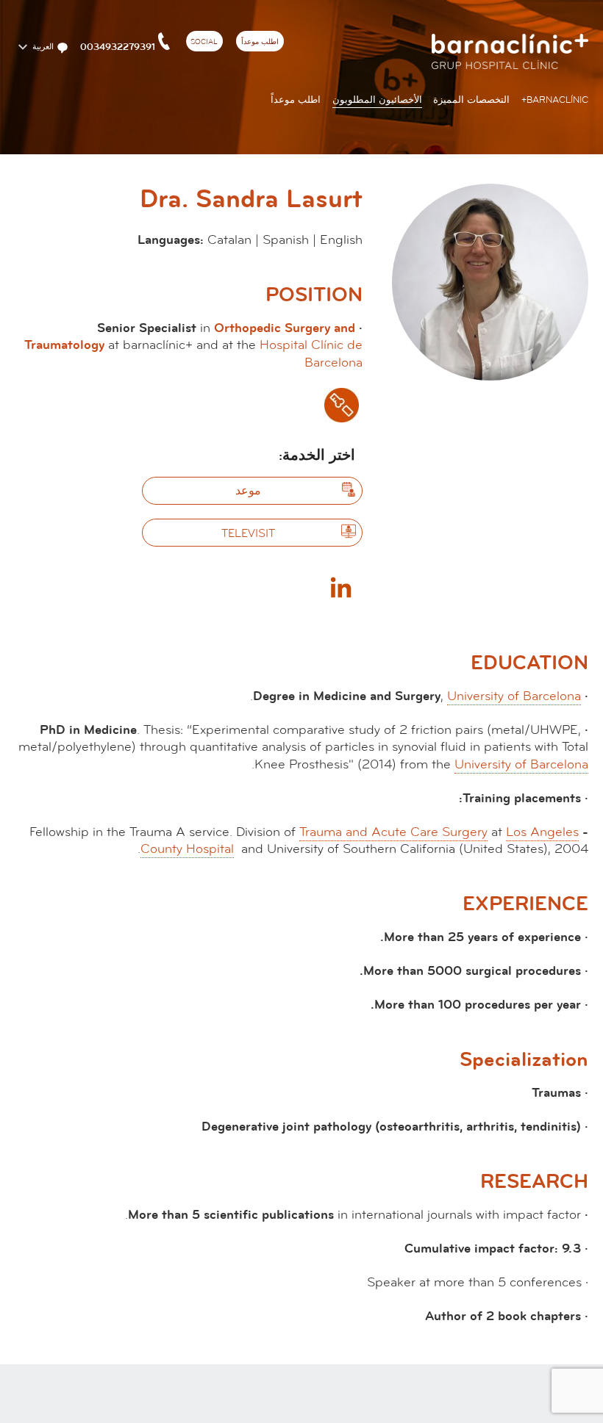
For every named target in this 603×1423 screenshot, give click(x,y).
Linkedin (340, 587)
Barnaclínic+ (554, 100)
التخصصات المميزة (471, 100)
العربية (42, 47)
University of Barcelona (514, 696)
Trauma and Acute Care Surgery (393, 832)
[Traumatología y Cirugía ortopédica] (341, 405)
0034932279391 (117, 47)
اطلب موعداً (260, 41)
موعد (248, 490)
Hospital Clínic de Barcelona (311, 353)
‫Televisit (248, 533)
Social (204, 41)
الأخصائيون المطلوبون (377, 100)
